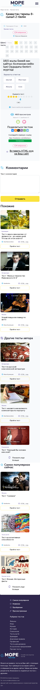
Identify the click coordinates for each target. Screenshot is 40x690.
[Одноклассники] (15, 130)
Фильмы (13, 621)
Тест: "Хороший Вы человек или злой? (14, 451)
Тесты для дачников (17, 644)
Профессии (14, 642)
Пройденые (18, 607)
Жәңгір (9, 87)
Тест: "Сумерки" (9, 496)
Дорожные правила (17, 639)
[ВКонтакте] (12, 130)
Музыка (13, 626)
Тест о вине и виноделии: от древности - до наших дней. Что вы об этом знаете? (14, 236)
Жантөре (22, 80)
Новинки (16, 604)
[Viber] (21, 130)
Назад (10, 42)
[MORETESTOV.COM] (11, 656)
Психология (14, 631)
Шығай (9, 80)
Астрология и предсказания (20, 647)
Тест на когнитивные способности (11, 538)
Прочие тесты (14, 10)
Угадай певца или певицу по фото (14, 318)
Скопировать (20, 141)
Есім (20, 87)
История (13, 629)
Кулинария (14, 636)
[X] (18, 130)
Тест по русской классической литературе (13, 368)
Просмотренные (20, 611)
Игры (12, 624)
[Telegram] (27, 130)
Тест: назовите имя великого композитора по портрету (14, 409)
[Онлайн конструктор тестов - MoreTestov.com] (17, 3)
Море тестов (5, 10)
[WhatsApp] (24, 130)
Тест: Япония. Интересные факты (13, 580)
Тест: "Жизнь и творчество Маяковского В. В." (13, 277)
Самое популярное (21, 600)
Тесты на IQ (14, 634)
